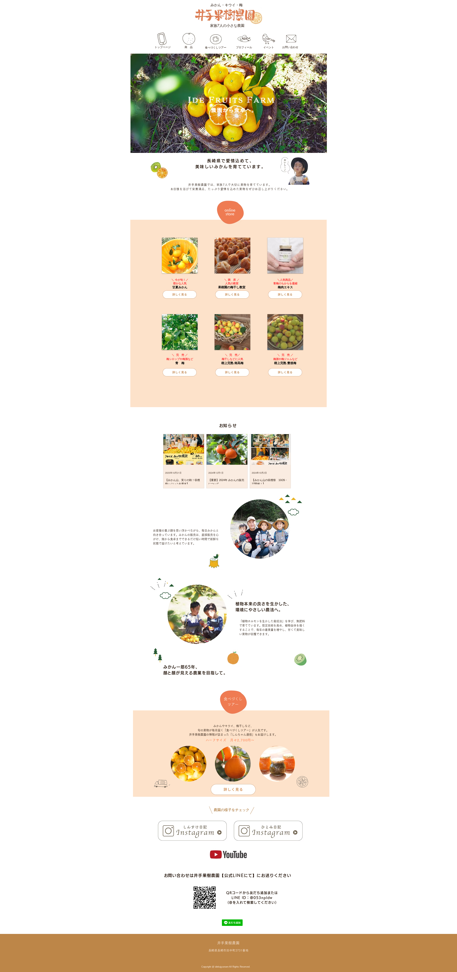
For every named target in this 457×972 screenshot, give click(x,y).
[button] (180, 255)
